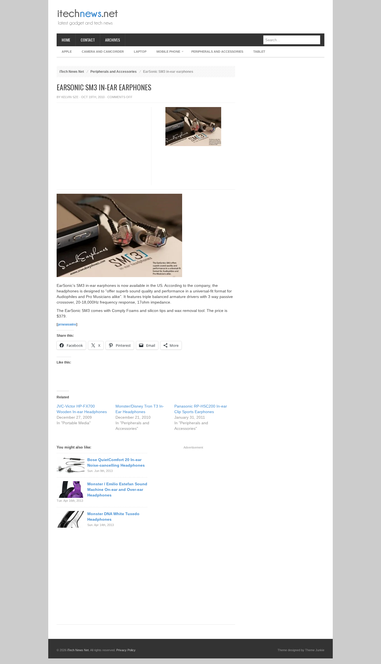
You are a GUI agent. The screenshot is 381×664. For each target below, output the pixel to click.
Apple (67, 51)
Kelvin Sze (69, 97)
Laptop (140, 51)
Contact (88, 40)
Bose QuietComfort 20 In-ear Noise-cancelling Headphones (116, 462)
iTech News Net (71, 72)
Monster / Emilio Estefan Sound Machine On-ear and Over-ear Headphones (117, 489)
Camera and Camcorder (103, 51)
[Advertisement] (222, 16)
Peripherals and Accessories (217, 51)
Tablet (259, 51)
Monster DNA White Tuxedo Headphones (113, 517)
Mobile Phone (165, 52)
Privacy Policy (126, 650)
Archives (112, 40)
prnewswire (67, 324)
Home (66, 40)
